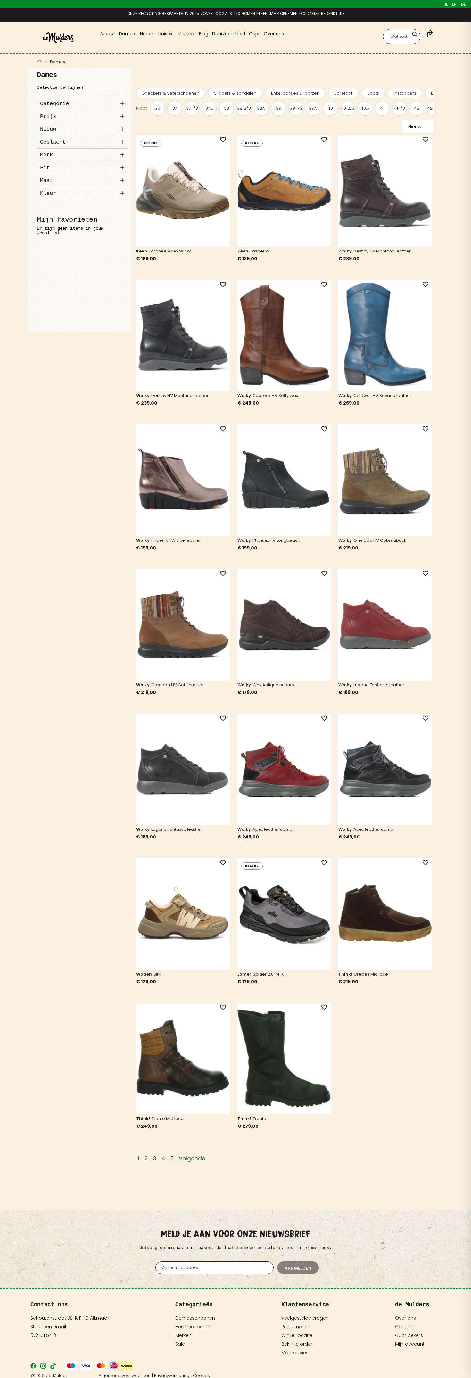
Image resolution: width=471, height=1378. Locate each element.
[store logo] (58, 38)
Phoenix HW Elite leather (176, 540)
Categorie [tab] (54, 104)
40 (330, 108)
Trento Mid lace (168, 1119)
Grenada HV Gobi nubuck (379, 540)
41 (382, 108)
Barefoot (343, 93)
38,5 (261, 108)
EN (454, 4)
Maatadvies (295, 1352)
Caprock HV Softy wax (275, 395)
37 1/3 (192, 108)
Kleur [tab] (48, 193)
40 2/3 (347, 108)
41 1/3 (399, 108)
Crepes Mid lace (371, 974)
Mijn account (410, 1344)
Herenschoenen (193, 1327)
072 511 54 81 (43, 1335)
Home (39, 62)
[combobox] (401, 36)
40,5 (365, 108)
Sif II (157, 974)
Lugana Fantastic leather (378, 685)
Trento (259, 1119)
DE (463, 4)
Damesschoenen (195, 1318)
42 (416, 108)
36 (157, 108)
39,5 (313, 108)
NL (445, 4)
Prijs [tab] (48, 116)
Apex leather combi (272, 829)
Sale (180, 1344)
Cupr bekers (409, 1335)
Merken (183, 1335)
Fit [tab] (45, 168)
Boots (373, 93)
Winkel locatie (296, 1335)
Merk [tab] (46, 155)
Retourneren (295, 1327)
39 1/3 (296, 108)
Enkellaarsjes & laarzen (295, 93)
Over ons (405, 1318)
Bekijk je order (296, 1344)
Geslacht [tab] (53, 142)
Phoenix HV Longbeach (276, 540)
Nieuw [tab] (48, 129)
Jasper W (260, 251)
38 (226, 108)
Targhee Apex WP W (170, 251)
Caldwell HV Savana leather (382, 395)
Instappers (405, 93)
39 (278, 108)
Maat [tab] (46, 180)
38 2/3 (244, 108)
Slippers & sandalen (235, 93)
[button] (219, 140)
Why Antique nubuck (273, 685)
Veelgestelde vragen (305, 1318)
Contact (404, 1327)
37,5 (209, 108)
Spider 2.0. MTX (268, 974)
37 (174, 108)
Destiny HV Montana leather (382, 251)
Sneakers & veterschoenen (170, 93)
